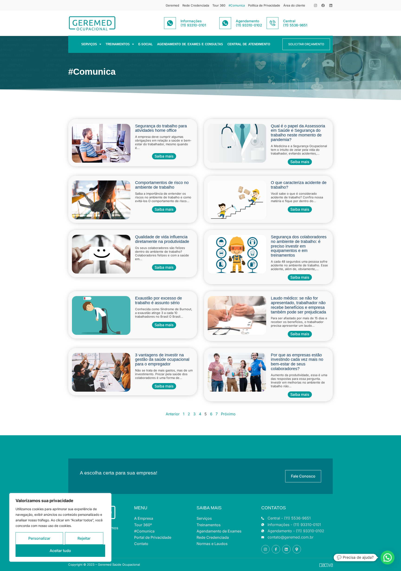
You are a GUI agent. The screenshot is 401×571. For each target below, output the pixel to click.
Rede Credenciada (195, 5)
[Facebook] (323, 5)
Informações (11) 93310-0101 (193, 23)
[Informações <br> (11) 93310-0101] (170, 23)
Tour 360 (218, 5)
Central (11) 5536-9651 (295, 23)
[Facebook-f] (276, 549)
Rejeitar (84, 538)
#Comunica (237, 5)
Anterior (173, 414)
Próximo (228, 414)
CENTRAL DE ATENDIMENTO (248, 44)
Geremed (172, 5)
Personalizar (39, 538)
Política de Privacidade (264, 5)
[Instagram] (315, 5)
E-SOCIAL (145, 44)
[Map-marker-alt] (297, 549)
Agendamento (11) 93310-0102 (249, 23)
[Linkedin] (331, 5)
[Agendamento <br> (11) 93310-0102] (225, 23)
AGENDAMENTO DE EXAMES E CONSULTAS (190, 44)
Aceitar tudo (60, 550)
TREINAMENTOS (118, 44)
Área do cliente (294, 5)
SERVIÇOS (89, 44)
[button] (388, 558)
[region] (60, 527)
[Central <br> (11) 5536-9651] (272, 23)
